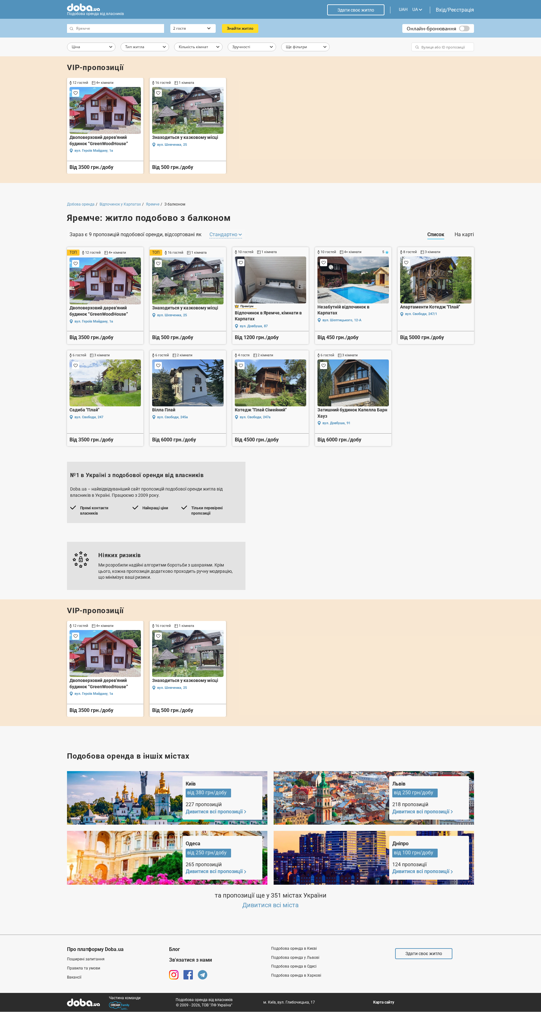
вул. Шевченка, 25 (172, 145)
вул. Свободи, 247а (255, 417)
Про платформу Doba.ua (95, 949)
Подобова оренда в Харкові (296, 975)
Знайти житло (240, 28)
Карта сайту (383, 1002)
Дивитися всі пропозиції (214, 812)
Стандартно (224, 234)
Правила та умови (83, 968)
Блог (174, 949)
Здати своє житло (355, 10)
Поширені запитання (86, 959)
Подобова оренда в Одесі (294, 966)
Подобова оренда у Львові (295, 957)
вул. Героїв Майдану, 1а (94, 151)
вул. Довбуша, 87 (254, 326)
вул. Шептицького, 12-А (341, 320)
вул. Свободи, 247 (89, 417)
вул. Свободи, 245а (172, 417)
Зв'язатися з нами (190, 960)
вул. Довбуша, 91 (336, 423)
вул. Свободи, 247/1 (421, 314)
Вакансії (74, 977)
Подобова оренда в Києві (294, 948)
